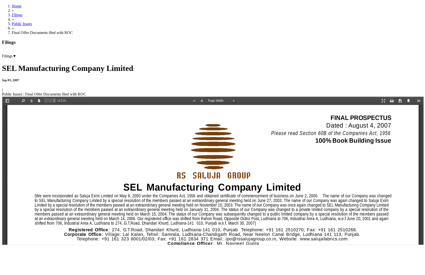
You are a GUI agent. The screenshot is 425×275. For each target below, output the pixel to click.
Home (16, 6)
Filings (17, 15)
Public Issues (22, 24)
